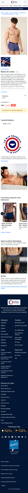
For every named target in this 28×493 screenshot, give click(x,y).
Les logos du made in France (6, 362)
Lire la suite (4, 92)
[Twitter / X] (15, 437)
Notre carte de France (6, 337)
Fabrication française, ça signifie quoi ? (7, 376)
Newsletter (4, 345)
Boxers (17, 13)
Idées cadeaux (4, 334)
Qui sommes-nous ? (20, 322)
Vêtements (16, 12)
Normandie (3, 394)
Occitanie (3, 411)
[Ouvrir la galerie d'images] (14, 36)
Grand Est (3, 400)
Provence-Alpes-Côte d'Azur (8, 417)
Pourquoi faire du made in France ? (6, 371)
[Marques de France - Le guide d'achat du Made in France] (14, 2)
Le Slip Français (5, 69)
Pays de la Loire (5, 403)
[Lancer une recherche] (25, 2)
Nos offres (17, 355)
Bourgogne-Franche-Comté (8, 391)
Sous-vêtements (22, 12)
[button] (14, 473)
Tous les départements (7, 423)
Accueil (2, 12)
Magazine (3, 340)
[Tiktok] (25, 437)
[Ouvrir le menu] (3, 2)
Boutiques (3, 331)
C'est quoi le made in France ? (6, 353)
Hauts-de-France (5, 397)
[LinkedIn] (12, 437)
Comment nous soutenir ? (21, 326)
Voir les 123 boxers (6, 232)
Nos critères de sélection (19, 333)
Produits (6, 12)
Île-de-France (4, 385)
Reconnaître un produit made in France (6, 358)
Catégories (3, 322)
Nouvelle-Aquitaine (5, 408)
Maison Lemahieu (23, 227)
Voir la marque (4, 161)
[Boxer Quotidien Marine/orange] (9, 212)
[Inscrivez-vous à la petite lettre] (2, 437)
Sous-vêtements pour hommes (8, 13)
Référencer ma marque (20, 352)
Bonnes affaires (5, 5)
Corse (2, 420)
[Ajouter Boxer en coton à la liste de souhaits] (17, 72)
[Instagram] (9, 437)
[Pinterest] (22, 437)
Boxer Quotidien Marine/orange (7, 224)
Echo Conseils (17, 488)
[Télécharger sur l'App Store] (7, 430)
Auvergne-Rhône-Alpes (6, 414)
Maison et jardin (18, 5)
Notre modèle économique (18, 338)
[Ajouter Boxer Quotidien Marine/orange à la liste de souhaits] (14, 205)
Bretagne (3, 406)
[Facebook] (6, 437)
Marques (3, 325)
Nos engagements (19, 330)
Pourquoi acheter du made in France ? (6, 367)
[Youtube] (19, 437)
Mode (11, 5)
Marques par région (7, 383)
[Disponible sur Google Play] (21, 430)
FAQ (16, 358)
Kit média (17, 342)
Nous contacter (19, 345)
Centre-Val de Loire (6, 388)
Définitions (3, 342)
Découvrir (20, 8)
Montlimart (4, 227)
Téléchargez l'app (14, 427)
